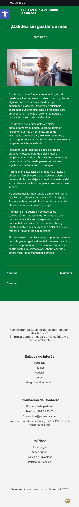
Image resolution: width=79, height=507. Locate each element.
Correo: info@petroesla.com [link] (39, 416)
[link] (5, 14)
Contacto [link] (39, 377)
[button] (25, 283)
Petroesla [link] (39, 362)
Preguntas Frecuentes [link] (39, 382)
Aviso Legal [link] (39, 447)
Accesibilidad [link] (39, 451)
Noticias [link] (39, 372)
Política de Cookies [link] (39, 461)
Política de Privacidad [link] (39, 456)
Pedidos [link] (39, 367)
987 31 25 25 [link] (17, 2)
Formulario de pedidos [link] (39, 406)
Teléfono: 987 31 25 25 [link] (39, 411)
